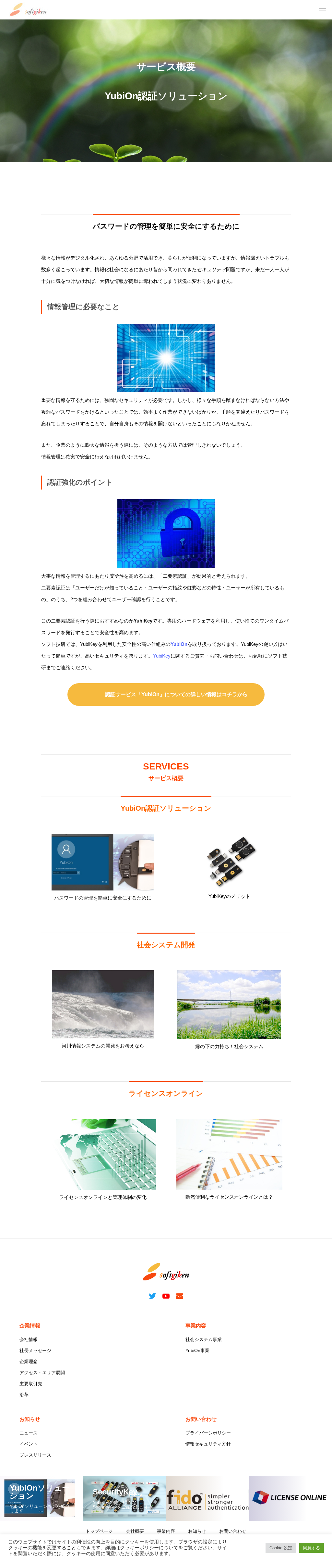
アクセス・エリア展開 (42, 1372)
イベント (28, 1443)
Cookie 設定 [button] (280, 1547)
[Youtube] (166, 1295)
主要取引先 (30, 1383)
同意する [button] (311, 1547)
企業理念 (28, 1361)
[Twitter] (152, 1295)
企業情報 (29, 1325)
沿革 (24, 1394)
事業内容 (195, 1325)
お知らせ (29, 1419)
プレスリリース (35, 1455)
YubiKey (162, 656)
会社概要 (135, 1531)
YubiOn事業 (197, 1350)
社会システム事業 (203, 1339)
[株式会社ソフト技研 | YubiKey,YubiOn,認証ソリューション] (28, 9)
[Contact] (179, 1295)
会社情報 (28, 1339)
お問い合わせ (201, 1419)
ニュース (28, 1432)
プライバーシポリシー (208, 1432)
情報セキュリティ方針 (208, 1443)
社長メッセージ (35, 1350)
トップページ (99, 1531)
